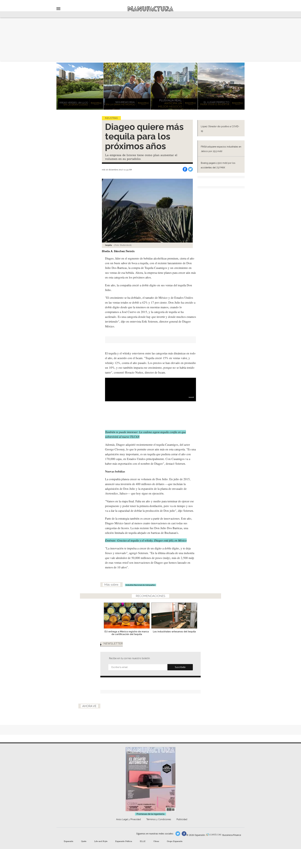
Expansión (68, 841)
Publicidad (182, 819)
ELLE (142, 841)
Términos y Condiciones (158, 819)
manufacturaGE (177, 833)
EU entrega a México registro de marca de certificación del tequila (127, 632)
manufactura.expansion (184, 833)
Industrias (111, 118)
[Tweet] (190, 169)
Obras (156, 841)
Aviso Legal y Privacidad (128, 819)
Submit (180, 667)
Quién (83, 841)
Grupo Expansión (174, 841)
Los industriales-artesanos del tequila (174, 631)
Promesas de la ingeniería (150, 814)
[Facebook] (185, 169)
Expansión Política (123, 841)
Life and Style (100, 841)
